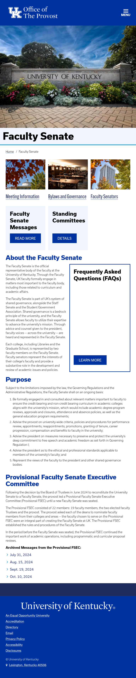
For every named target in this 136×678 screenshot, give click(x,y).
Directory (12, 627)
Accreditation (15, 621)
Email (9, 633)
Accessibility (14, 644)
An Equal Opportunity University (28, 615)
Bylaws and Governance (67, 197)
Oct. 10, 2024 (21, 577)
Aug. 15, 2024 (21, 562)
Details (65, 238)
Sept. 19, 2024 (22, 569)
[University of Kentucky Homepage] (68, 606)
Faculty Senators (104, 197)
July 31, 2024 (20, 555)
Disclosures (13, 650)
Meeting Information (22, 197)
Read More (25, 238)
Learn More (90, 360)
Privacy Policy (15, 639)
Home (10, 151)
